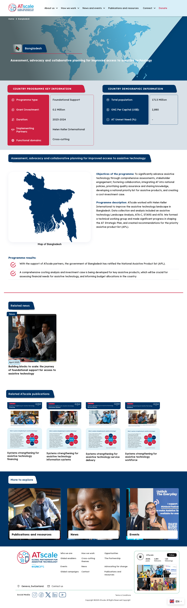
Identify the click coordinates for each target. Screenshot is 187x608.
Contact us (57, 586)
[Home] (22, 8)
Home (11, 19)
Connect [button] (147, 8)
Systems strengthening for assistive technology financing (23, 456)
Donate (163, 8)
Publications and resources (123, 8)
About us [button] (49, 8)
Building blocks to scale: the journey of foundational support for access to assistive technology (32, 370)
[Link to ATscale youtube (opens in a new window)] (62, 594)
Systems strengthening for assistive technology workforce (141, 456)
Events (134, 534)
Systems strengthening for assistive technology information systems (62, 456)
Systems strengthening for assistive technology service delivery (103, 457)
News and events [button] (92, 8)
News (74, 534)
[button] (176, 601)
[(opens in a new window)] (156, 571)
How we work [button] (68, 8)
